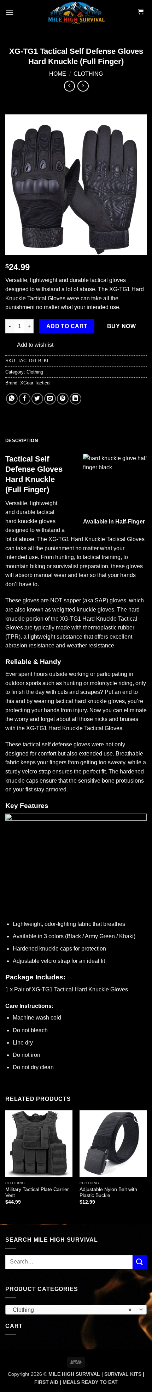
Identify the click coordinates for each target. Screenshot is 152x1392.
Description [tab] (21, 440)
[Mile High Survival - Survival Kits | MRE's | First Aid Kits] (76, 12)
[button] (9, 12)
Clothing (88, 74)
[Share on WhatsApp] (12, 399)
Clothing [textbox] (72, 1310)
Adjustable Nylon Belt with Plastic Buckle (108, 1192)
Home (57, 74)
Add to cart (67, 326)
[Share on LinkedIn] (75, 399)
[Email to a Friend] (50, 399)
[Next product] (69, 86)
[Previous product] (82, 86)
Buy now (121, 326)
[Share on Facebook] (24, 399)
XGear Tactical (35, 382)
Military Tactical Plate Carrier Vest (37, 1192)
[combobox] (76, 1310)
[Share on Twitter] (37, 399)
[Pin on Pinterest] (63, 399)
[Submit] (140, 1262)
